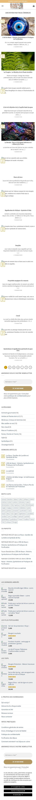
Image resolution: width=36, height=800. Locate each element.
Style (3, 438)
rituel (3, 513)
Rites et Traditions (7, 430)
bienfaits (9, 499)
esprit (28, 502)
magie (3, 508)
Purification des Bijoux (9, 738)
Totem (20, 519)
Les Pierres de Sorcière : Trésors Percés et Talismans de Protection (20, 485)
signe (15, 513)
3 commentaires (13, 467)
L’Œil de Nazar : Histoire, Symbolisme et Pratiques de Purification (18, 38)
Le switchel (10, 471)
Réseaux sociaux (7, 713)
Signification (22, 513)
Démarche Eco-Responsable (11, 706)
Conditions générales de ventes (12, 727)
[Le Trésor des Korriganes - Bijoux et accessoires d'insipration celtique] (16, 6)
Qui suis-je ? (5, 703)
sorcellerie (30, 513)
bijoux (15, 499)
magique (9, 508)
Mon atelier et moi (7, 423)
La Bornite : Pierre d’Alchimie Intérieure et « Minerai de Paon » (18, 143)
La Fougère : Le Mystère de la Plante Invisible (18, 72)
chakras (4, 502)
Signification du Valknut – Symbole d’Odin (18, 210)
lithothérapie (29, 505)
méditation (22, 508)
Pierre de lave (18, 177)
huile (23, 505)
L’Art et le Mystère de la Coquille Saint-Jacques (18, 107)
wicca (32, 519)
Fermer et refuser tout (17, 790)
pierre (3, 510)
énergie (15, 522)
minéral (16, 508)
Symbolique (5, 441)
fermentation (5, 505)
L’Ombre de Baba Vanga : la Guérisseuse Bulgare (20, 478)
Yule (3, 522)
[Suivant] (30, 367)
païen (28, 508)
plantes (9, 510)
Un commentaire (12, 459)
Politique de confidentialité (10, 734)
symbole (27, 516)
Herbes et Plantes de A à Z (10, 416)
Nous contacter (6, 717)
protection (16, 510)
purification (23, 510)
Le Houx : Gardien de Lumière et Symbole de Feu (17, 456)
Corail (18, 315)
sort (9, 516)
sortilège (14, 516)
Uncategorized (6, 445)
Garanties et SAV (7, 710)
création (15, 502)
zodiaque (8, 522)
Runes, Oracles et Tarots (9, 434)
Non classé (5, 427)
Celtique (26, 499)
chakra (32, 499)
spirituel (20, 516)
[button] (2, 6)
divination (22, 502)
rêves (8, 513)
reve (29, 510)
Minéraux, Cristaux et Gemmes (12, 420)
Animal (4, 499)
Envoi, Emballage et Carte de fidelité (13, 731)
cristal (9, 502)
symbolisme (13, 519)
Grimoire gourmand (8, 413)
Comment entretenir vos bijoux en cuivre (15, 742)
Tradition (26, 519)
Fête (12, 505)
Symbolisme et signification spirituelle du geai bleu (18, 349)
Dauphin (18, 245)
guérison (17, 505)
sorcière (4, 516)
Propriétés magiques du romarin (18, 280)
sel (12, 513)
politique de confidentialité (17, 396)
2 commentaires (13, 480)
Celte (20, 499)
